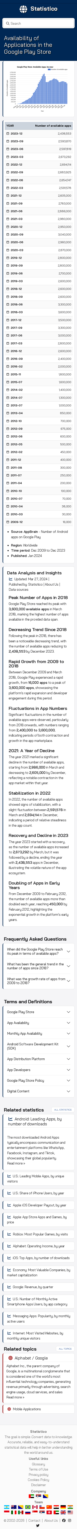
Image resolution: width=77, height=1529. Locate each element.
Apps (47, 597)
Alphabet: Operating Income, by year (39, 1246)
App (44, 708)
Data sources (18, 589)
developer (60, 693)
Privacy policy (39, 1474)
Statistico (44, 8)
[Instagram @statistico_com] (70, 1520)
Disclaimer (38, 1485)
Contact (34, 1520)
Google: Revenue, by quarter (33, 1287)
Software (26, 1044)
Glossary (38, 1464)
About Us (51, 584)
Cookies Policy (38, 1480)
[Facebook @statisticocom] (65, 1520)
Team (38, 1502)
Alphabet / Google (31, 1358)
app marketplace (40, 741)
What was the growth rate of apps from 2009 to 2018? (36, 981)
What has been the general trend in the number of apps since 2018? (35, 966)
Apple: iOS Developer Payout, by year (39, 1205)
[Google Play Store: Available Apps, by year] (39, 88)
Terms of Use (38, 1469)
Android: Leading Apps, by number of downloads (35, 1121)
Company (38, 1491)
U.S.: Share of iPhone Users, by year (38, 1193)
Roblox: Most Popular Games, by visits (40, 1234)
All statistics (63, 1109)
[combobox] (38, 23)
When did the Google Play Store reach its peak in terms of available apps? (35, 951)
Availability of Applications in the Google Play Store (28, 44)
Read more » (16, 1163)
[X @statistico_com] (38, 1525)
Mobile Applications (27, 1409)
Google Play (17, 604)
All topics (65, 1348)
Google (22, 677)
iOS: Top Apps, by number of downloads (41, 1258)
